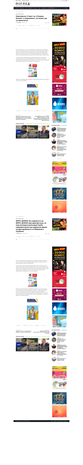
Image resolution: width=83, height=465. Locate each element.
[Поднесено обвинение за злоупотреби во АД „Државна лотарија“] (54, 154)
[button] (66, 8)
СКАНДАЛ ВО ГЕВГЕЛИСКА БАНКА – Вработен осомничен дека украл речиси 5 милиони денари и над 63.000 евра (62, 149)
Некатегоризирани (21, 11)
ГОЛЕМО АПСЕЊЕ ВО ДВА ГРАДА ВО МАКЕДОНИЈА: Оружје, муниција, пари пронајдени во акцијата (21, 136)
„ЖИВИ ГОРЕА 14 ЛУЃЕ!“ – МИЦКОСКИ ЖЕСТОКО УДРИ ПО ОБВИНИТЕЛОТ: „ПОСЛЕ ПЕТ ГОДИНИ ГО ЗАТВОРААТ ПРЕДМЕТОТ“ (43, 135)
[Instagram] (63, 0)
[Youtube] (66, 0)
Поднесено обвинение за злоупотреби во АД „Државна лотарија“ (61, 155)
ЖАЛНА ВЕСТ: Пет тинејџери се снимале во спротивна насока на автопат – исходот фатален (32, 135)
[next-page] (18, 140)
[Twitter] (64, 0)
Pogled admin (19, 22)
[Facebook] (62, 0)
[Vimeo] (65, 0)
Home (17, 11)
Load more (59, 158)
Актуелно (21, 133)
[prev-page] (16, 140)
